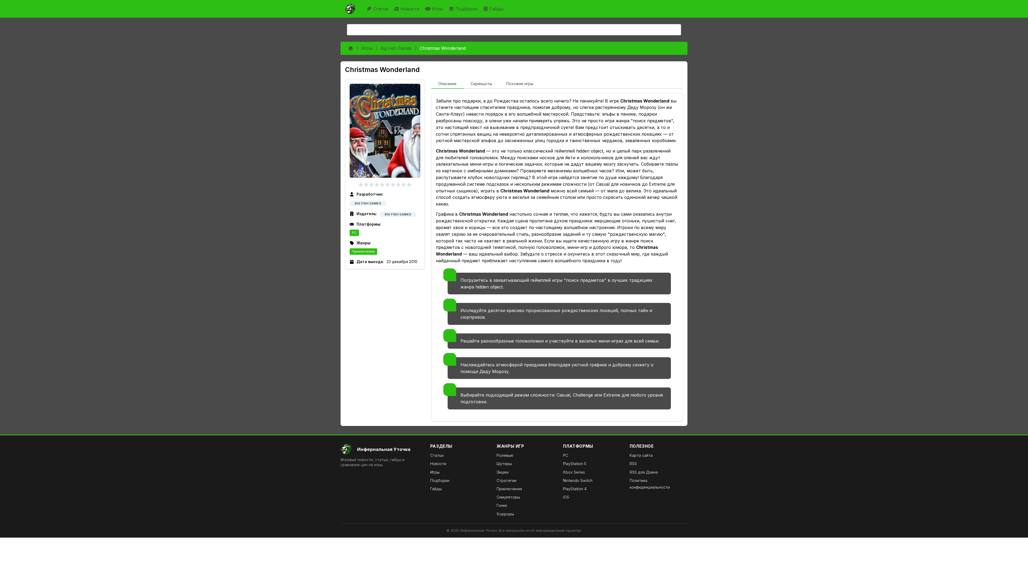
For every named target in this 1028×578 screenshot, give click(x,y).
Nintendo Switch (577, 480)
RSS (633, 463)
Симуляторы (508, 497)
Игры (437, 9)
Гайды (496, 9)
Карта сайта (641, 455)
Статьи (381, 9)
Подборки (466, 9)
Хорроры (505, 514)
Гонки (502, 505)
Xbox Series (574, 472)
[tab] (447, 84)
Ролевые (505, 455)
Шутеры (504, 463)
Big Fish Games (396, 48)
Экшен (503, 472)
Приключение (363, 251)
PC (354, 233)
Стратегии (506, 480)
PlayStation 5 (574, 463)
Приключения (509, 488)
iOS (566, 497)
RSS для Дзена (644, 472)
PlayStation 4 (575, 488)
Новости (410, 9)
